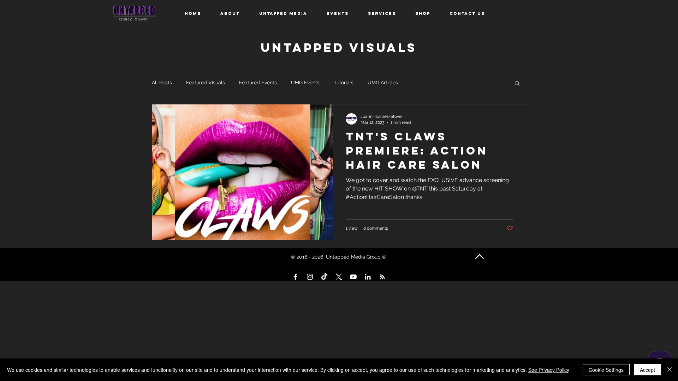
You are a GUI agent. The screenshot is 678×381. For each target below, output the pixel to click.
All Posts (162, 82)
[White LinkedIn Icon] (368, 277)
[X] (339, 277)
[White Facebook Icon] (295, 277)
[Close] (669, 369)
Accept (647, 369)
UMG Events (305, 82)
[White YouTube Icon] (353, 277)
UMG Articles (383, 82)
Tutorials (343, 82)
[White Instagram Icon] (310, 277)
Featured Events (258, 82)
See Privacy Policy (548, 369)
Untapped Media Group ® (357, 257)
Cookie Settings (606, 369)
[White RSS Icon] (382, 277)
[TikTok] (324, 277)
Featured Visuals (205, 82)
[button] (517, 83)
